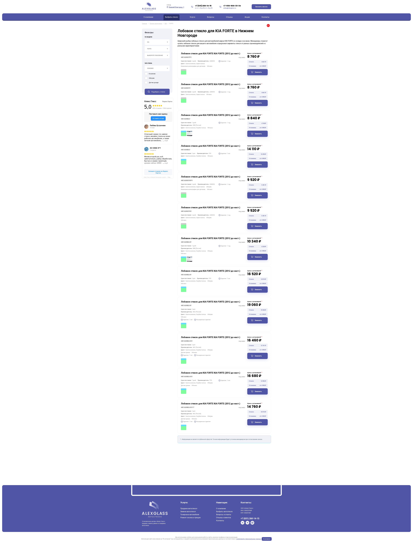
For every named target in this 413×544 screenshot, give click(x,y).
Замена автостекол (188, 512)
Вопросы (210, 17)
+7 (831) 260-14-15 (203, 6)
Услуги (192, 17)
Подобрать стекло (158, 92)
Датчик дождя (153, 82)
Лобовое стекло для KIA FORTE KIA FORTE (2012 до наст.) (210, 53)
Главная (144, 23)
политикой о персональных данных (248, 539)
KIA (166, 23)
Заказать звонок (261, 7)
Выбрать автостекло (224, 512)
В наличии (152, 74)
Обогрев (151, 78)
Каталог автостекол (156, 23)
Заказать (258, 72)
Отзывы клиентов (223, 518)
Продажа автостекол (188, 508)
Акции (247, 17)
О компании (148, 17)
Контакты (265, 17)
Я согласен (266, 539)
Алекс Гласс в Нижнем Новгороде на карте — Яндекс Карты (158, 177)
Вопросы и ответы (223, 515)
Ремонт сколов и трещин (190, 518)
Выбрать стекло (171, 17)
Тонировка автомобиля (189, 515)
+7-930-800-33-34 (232, 6)
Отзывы (229, 17)
